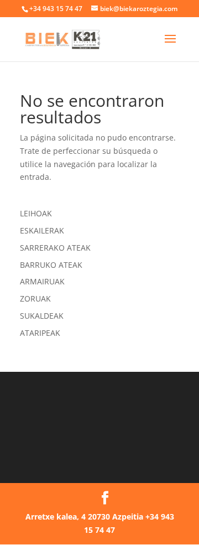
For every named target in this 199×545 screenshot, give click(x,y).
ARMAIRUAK (42, 281)
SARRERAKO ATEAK (55, 247)
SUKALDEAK (42, 315)
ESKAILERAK (42, 230)
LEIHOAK (36, 213)
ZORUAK (35, 298)
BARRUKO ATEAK (51, 264)
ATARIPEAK (40, 333)
